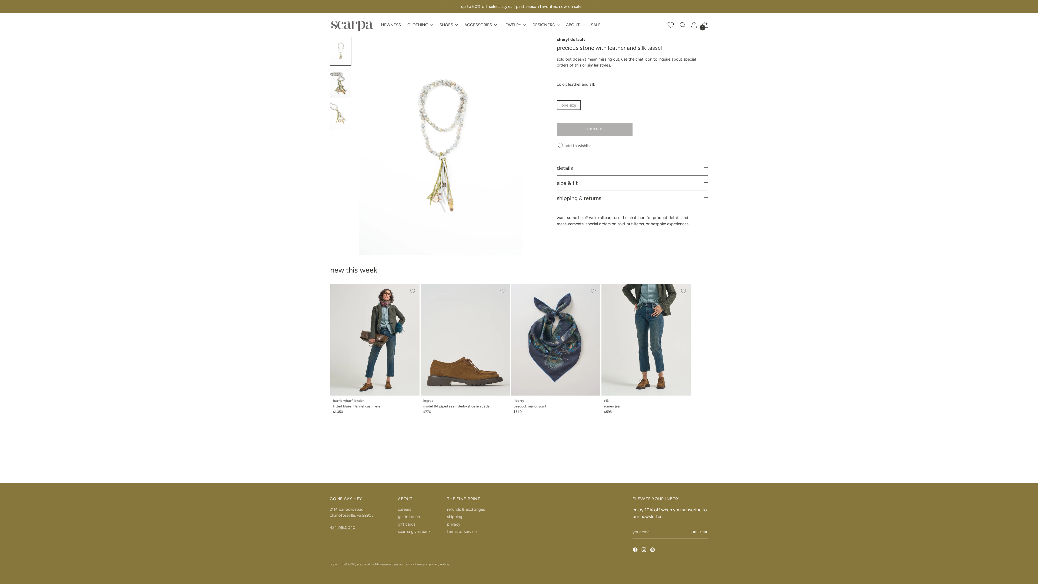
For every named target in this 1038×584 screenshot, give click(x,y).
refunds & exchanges (466, 509)
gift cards (406, 524)
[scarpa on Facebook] (636, 550)
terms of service (462, 531)
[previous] (444, 6)
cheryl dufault (571, 39)
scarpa (361, 564)
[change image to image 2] (340, 83)
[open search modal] (682, 24)
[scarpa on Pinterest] (653, 550)
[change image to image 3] (340, 115)
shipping (454, 516)
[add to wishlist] (412, 290)
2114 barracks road (347, 509)
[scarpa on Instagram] (644, 550)
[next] (594, 6)
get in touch (409, 516)
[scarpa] (351, 24)
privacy (453, 524)
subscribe (699, 532)
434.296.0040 (342, 527)
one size (568, 105)
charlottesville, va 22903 (352, 515)
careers (404, 509)
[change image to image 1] (340, 51)
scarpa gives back (414, 531)
